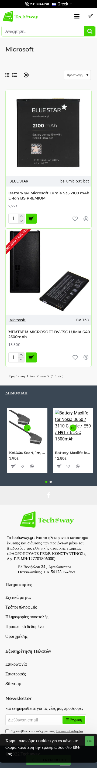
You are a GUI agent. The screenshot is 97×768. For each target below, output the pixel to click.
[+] (21, 216)
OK (89, 741)
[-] (21, 221)
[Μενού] (77, 16)
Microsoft (17, 320)
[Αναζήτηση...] (89, 31)
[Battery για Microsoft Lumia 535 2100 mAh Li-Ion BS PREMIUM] (48, 133)
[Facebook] (48, 495)
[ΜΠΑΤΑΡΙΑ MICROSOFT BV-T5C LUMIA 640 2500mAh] (48, 272)
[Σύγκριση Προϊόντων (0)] (24, 75)
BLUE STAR (18, 181)
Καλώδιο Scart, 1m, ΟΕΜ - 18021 (27, 452)
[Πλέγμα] (7, 75)
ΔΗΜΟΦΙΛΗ (16, 393)
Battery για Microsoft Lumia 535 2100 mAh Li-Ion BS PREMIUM (48, 195)
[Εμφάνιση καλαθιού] (90, 16)
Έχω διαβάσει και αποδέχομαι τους (47, 731)
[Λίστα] (14, 75)
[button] (31, 219)
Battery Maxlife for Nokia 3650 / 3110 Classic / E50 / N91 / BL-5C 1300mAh (73, 452)
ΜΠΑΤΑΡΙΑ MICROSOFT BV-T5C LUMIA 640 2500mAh (49, 334)
